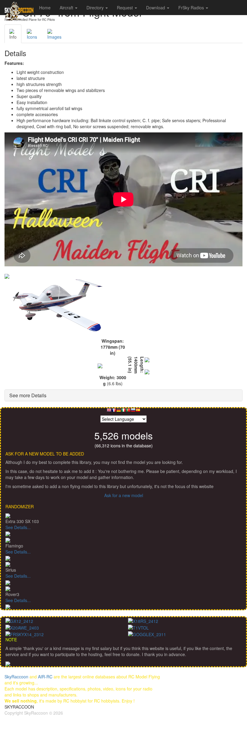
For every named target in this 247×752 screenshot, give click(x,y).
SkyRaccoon (16, 677)
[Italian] (123, 411)
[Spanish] (138, 411)
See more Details (27, 395)
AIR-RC (45, 677)
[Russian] (133, 411)
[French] (113, 411)
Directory (95, 8)
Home (45, 8)
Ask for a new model (123, 495)
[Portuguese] (128, 411)
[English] (109, 411)
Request (125, 8)
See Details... (18, 527)
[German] (118, 411)
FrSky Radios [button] (191, 8)
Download (156, 8)
